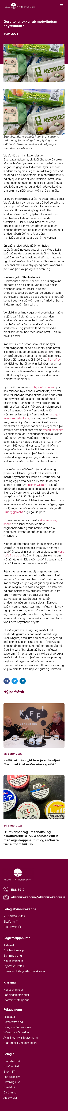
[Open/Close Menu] (61, 6)
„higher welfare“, (37, 484)
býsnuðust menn (44, 387)
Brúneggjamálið (13, 512)
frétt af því (54, 359)
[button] (6, 681)
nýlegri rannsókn (53, 430)
